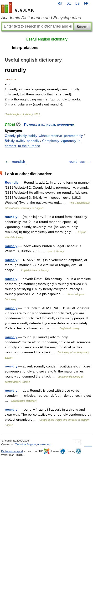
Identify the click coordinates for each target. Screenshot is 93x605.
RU (60, 3)
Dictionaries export (12, 451)
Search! (82, 27)
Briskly (9, 141)
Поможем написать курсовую (49, 124)
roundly (11, 217)
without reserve (50, 136)
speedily (33, 141)
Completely (50, 141)
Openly (10, 136)
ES (77, 3)
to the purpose (29, 146)
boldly (32, 136)
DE (69, 3)
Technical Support (25, 444)
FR (86, 3)
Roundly (12, 182)
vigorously (68, 141)
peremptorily (73, 136)
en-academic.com (18, 7)
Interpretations (25, 48)
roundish (18, 161)
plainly (21, 136)
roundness (77, 161)
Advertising (43, 444)
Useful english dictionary (46, 39)
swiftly (20, 141)
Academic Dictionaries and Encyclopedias (41, 17)
